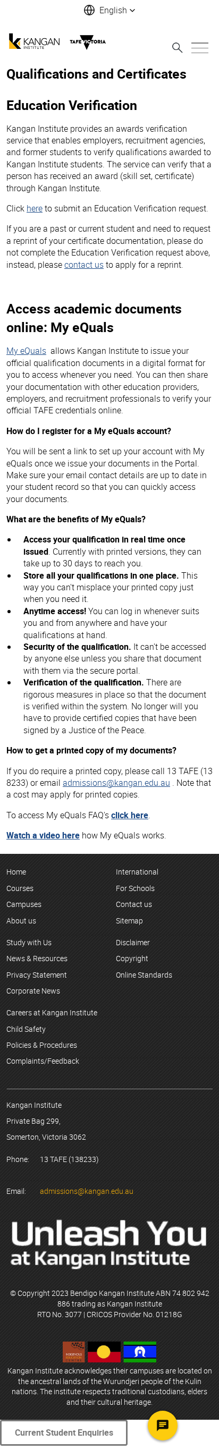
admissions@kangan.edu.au (116, 782)
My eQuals (26, 351)
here (35, 208)
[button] (109, 10)
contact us (84, 264)
